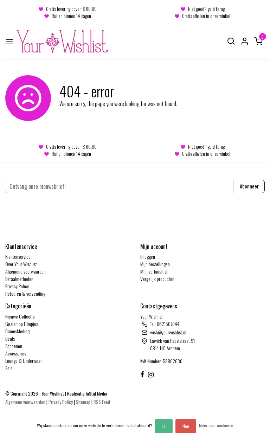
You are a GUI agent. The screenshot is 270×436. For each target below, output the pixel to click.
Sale (9, 368)
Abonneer (249, 186)
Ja (164, 426)
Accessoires (15, 353)
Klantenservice (18, 256)
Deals (10, 338)
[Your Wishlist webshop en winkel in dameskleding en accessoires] (62, 41)
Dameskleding (17, 331)
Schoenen (13, 346)
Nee (185, 426)
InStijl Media (96, 393)
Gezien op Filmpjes (21, 323)
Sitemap (83, 402)
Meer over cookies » (216, 425)
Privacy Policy (17, 286)
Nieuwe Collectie (20, 316)
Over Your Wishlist (21, 264)
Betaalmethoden (19, 278)
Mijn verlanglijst (154, 271)
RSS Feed (102, 402)
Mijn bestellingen (155, 264)
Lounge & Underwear (23, 360)
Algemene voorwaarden (25, 271)
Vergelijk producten (157, 278)
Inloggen (147, 256)
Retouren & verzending (25, 293)
